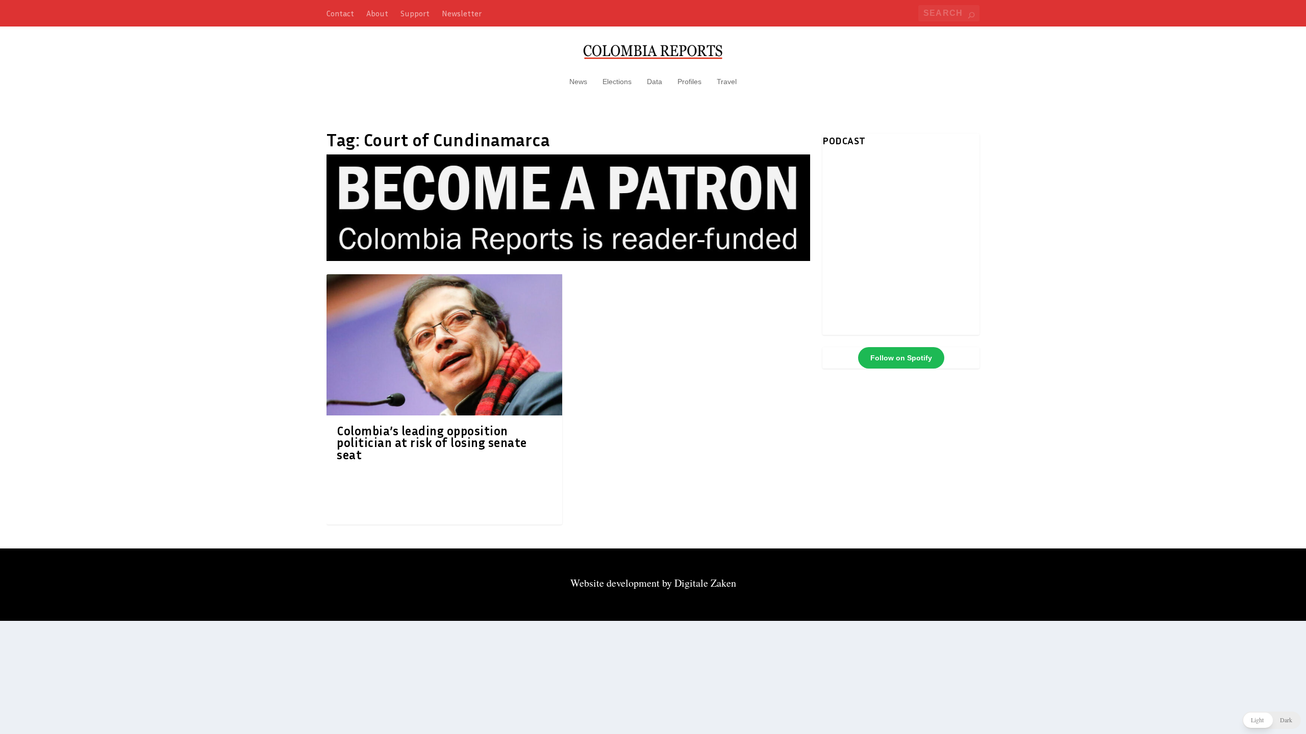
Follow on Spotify (901, 358)
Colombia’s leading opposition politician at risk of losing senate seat (432, 443)
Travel (727, 81)
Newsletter (462, 13)
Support (415, 13)
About (377, 13)
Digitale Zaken (705, 583)
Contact (340, 13)
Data (654, 81)
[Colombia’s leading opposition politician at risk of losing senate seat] (444, 344)
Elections (617, 81)
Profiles (689, 81)
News (578, 81)
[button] (1271, 720)
